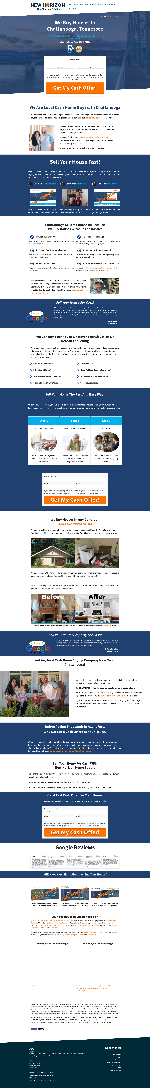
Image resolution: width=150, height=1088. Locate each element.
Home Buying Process (95, 117)
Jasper (100, 932)
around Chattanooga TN (47, 925)
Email (90, 67)
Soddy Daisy (93, 932)
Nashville (67, 935)
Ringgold (115, 932)
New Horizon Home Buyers (111, 695)
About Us (93, 4)
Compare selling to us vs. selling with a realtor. (69, 751)
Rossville (105, 932)
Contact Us (117, 1052)
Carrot (58, 1081)
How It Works (73, 4)
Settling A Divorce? (89, 382)
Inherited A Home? (42, 370)
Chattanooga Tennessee (39, 986)
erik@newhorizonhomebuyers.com (39, 1069)
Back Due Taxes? (87, 363)
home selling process (104, 407)
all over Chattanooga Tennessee (58, 923)
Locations (72, 8)
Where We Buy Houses (114, 1062)
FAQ (119, 1057)
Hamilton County (63, 925)
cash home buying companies (108, 268)
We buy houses (37, 572)
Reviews (100, 4)
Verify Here (32, 1077)
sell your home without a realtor (89, 925)
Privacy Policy (116, 1065)
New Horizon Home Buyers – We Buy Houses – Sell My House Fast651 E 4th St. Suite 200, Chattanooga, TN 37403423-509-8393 (97, 988)
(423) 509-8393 (113, 16)
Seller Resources (115, 1070)
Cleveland (85, 932)
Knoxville (81, 935)
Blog (119, 1068)
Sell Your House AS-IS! (75, 523)
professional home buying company (96, 137)
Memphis (74, 935)
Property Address (75, 60)
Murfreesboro (91, 935)
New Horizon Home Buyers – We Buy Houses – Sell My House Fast (52, 921)
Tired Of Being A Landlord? (45, 382)
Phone (59, 67)
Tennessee (53, 928)
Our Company (84, 4)
